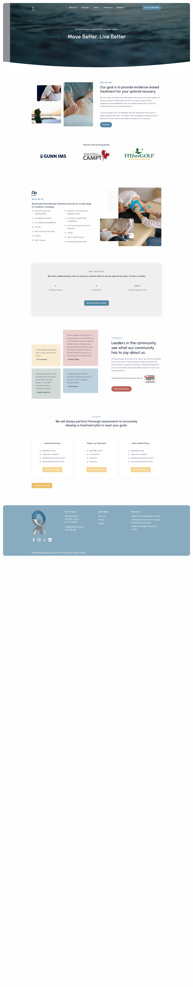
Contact (120, 7)
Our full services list (42, 485)
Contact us (134, 276)
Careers (101, 523)
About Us (72, 7)
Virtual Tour (108, 7)
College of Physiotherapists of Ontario (145, 516)
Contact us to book (52, 470)
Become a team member (96, 303)
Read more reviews (121, 389)
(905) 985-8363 (70, 530)
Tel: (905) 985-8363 (151, 8)
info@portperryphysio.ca (74, 527)
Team (96, 7)
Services (84, 7)
